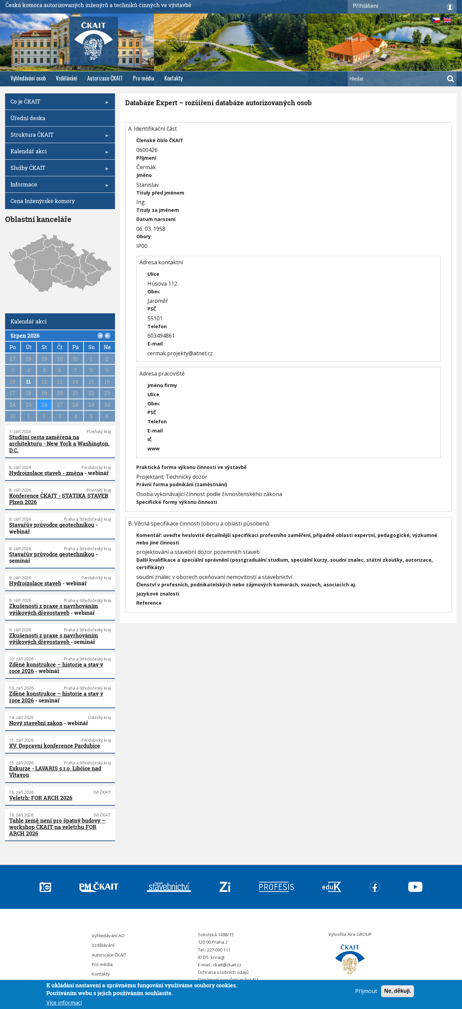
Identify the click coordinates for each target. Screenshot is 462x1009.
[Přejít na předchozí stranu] (100, 336)
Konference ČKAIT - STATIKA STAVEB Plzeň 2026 (58, 499)
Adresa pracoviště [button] (162, 373)
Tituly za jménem (157, 210)
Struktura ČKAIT (29, 137)
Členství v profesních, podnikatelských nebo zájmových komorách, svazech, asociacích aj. (246, 584)
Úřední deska (27, 117)
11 (28, 381)
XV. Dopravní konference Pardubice (54, 745)
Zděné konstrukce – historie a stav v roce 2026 (56, 667)
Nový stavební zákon (36, 722)
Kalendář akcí (26, 153)
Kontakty (173, 78)
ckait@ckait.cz (227, 965)
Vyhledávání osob (28, 78)
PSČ (151, 309)
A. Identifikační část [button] (152, 128)
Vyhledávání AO (108, 936)
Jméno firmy (162, 385)
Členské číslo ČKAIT (159, 140)
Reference (149, 603)
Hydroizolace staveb (35, 583)
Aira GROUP (359, 934)
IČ (149, 439)
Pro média (143, 78)
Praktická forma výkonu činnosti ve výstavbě (191, 467)
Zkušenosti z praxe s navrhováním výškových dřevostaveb (53, 609)
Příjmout (366, 991)
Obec (153, 291)
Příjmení (146, 158)
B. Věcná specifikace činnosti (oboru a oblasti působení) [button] (198, 523)
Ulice (153, 274)
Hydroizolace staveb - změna (46, 472)
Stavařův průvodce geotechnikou (51, 524)
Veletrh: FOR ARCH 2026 (40, 797)
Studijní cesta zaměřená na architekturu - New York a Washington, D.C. (59, 443)
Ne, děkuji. (397, 991)
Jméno (144, 175)
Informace (21, 187)
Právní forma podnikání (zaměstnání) (181, 484)
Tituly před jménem (160, 192)
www (153, 448)
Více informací (64, 1002)
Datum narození (156, 219)
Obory (143, 236)
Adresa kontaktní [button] (161, 262)
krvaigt (218, 957)
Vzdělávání (66, 78)
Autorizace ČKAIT (105, 78)
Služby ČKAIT (25, 170)
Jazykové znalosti (157, 593)
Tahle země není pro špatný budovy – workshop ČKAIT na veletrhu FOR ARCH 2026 (57, 827)
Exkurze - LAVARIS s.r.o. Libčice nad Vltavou (55, 771)
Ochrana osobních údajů (223, 972)
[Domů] (350, 960)
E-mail (155, 343)
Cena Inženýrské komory (42, 200)
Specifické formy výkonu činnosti (176, 502)
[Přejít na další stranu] (108, 336)
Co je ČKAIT (22, 104)
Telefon (157, 326)
